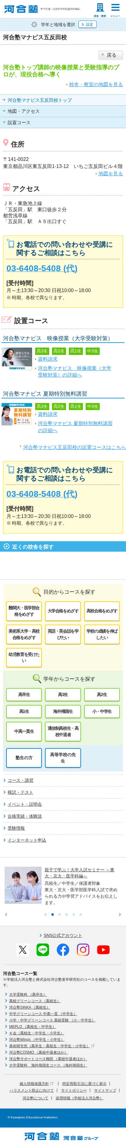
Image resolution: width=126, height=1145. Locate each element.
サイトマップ (105, 1090)
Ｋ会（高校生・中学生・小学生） (36, 1033)
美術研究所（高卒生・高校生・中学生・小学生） (49, 1046)
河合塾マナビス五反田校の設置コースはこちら (74, 447)
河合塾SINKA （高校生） (29, 1007)
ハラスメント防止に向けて (32, 1090)
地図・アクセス (24, 111)
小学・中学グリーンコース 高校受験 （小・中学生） (52, 1020)
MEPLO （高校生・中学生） (32, 1027)
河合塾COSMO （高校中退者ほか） (38, 1052)
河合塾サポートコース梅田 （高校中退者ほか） (48, 1059)
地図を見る (110, 173)
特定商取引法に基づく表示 (84, 1084)
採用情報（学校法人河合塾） (79, 1098)
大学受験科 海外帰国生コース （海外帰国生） (48, 1065)
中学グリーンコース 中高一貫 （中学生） (43, 1014)
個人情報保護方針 (34, 1084)
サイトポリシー (74, 1090)
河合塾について (35, 1098)
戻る (112, 55)
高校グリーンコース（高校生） (35, 1001)
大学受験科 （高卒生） (28, 994)
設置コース (19, 122)
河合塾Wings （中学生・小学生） (37, 1039)
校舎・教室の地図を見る (96, 84)
